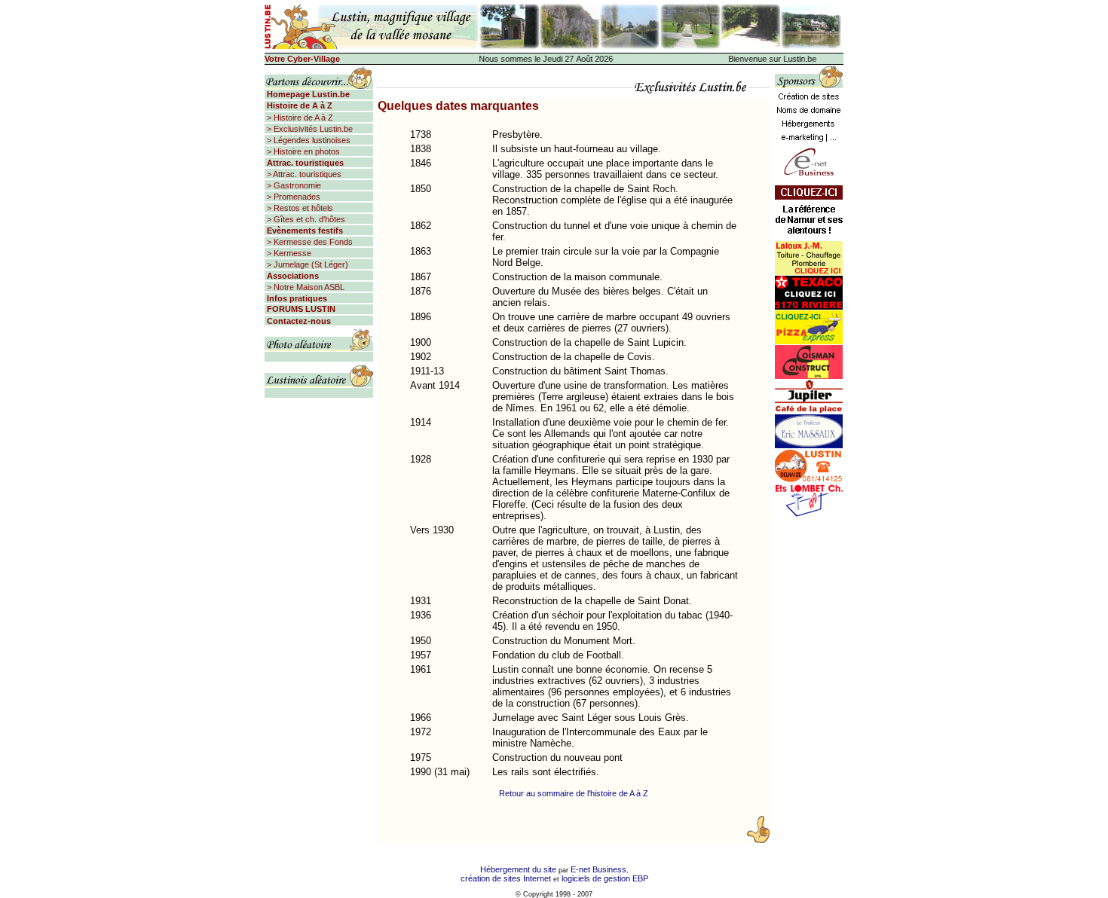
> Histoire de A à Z (299, 117)
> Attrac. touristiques (303, 174)
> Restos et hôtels (299, 207)
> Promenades (292, 196)
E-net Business (598, 869)
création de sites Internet (506, 878)
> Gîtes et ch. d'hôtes (305, 219)
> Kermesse (288, 253)
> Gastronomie (293, 185)
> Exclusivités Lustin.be (309, 128)
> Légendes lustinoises (307, 140)
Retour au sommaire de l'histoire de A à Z (573, 793)
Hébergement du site (518, 869)
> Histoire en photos (302, 151)
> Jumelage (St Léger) (306, 264)
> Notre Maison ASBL (304, 287)
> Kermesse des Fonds (309, 241)
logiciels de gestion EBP (605, 878)
